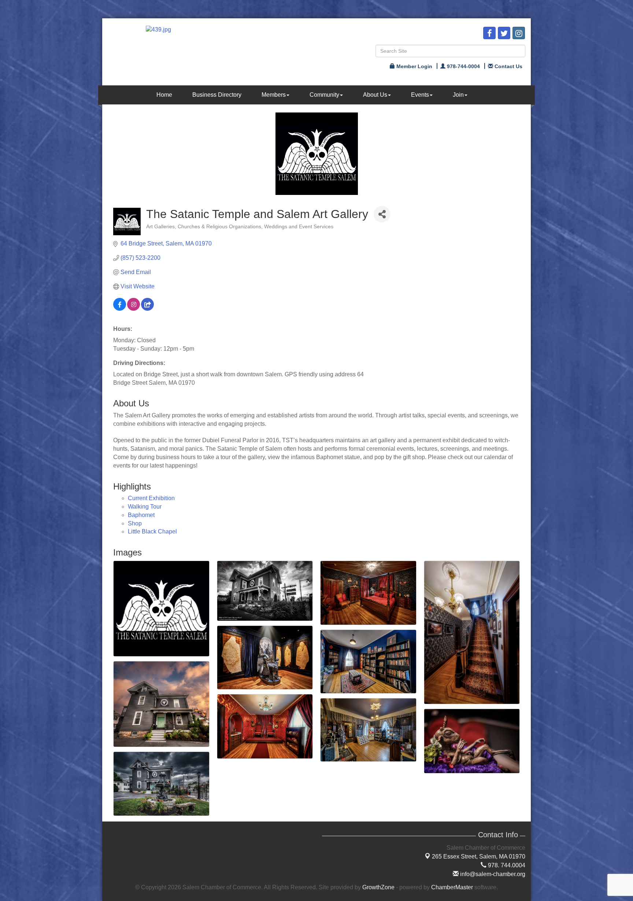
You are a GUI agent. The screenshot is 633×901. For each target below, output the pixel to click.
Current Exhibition (151, 498)
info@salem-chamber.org (492, 874)
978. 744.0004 (505, 865)
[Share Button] (382, 214)
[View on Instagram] (133, 309)
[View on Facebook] (119, 309)
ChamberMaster (452, 887)
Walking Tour (145, 506)
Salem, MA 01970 (478, 856)
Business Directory (216, 95)
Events (420, 95)
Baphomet (141, 515)
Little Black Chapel (152, 531)
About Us (375, 95)
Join (458, 95)
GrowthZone (378, 887)
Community (324, 95)
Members (274, 95)
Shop (135, 523)
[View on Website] (147, 309)
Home (164, 95)
